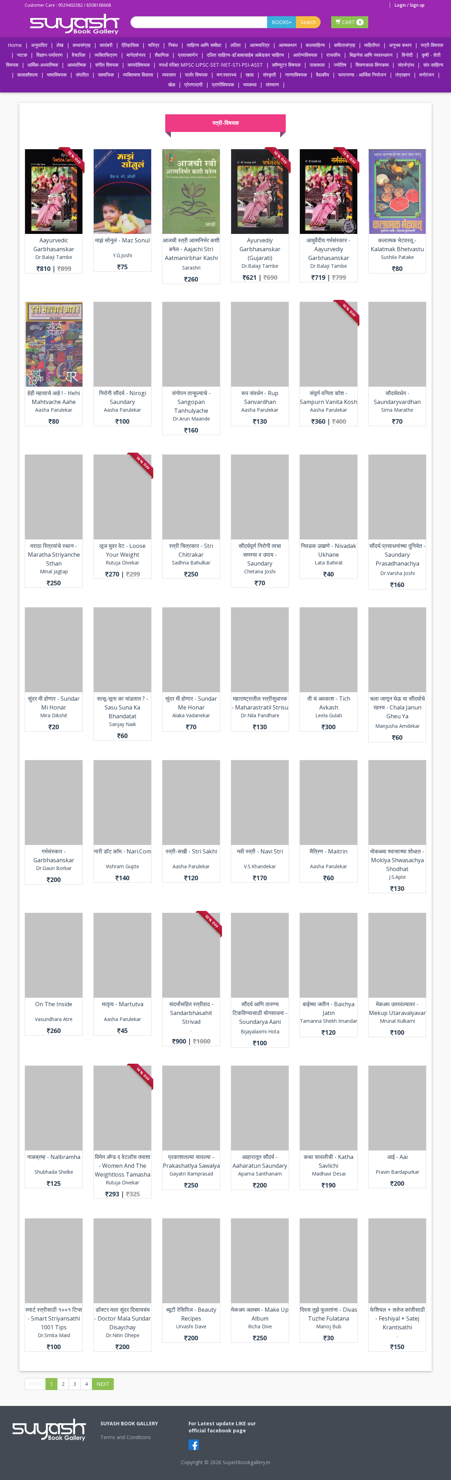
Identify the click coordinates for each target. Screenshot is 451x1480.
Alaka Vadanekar (191, 715)
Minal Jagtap (54, 571)
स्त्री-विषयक (432, 45)
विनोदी (407, 55)
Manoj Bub (328, 1326)
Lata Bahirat (329, 562)
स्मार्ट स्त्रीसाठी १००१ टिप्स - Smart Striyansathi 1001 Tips (53, 1318)
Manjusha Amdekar (397, 726)
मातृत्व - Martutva (122, 1004)
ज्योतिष (340, 64)
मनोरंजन (426, 74)
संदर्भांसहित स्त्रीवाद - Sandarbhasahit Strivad (191, 1013)
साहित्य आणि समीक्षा (204, 45)
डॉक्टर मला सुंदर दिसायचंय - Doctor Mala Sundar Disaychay (122, 1318)
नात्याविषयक (296, 74)
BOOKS (280, 22)
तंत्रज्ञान (402, 74)
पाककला (317, 64)
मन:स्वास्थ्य (226, 74)
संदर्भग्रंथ (406, 64)
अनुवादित (39, 45)
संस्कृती (269, 74)
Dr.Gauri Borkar (54, 868)
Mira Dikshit (53, 715)
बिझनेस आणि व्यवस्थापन (371, 55)
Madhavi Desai (329, 1173)
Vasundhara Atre (54, 1019)
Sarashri (191, 267)
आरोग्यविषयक (305, 55)
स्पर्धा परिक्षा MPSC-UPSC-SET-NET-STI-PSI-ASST (211, 64)
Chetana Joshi (260, 571)
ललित (235, 45)
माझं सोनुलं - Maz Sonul (122, 240)
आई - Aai (397, 1157)
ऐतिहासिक (130, 45)
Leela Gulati (328, 715)
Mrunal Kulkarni (397, 1020)
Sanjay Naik (122, 724)
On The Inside (53, 1004)
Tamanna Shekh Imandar (328, 1020)
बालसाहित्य (315, 45)
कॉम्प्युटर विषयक (286, 64)
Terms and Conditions (125, 1437)
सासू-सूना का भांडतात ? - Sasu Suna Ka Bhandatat (122, 707)
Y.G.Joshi (122, 255)
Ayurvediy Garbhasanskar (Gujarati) (260, 249)
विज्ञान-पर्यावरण (49, 55)
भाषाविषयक (57, 74)
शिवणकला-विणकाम (373, 64)
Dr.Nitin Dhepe (123, 1335)
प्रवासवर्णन (188, 55)
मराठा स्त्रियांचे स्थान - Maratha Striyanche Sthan (54, 554)
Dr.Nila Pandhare (260, 715)
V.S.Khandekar (260, 866)
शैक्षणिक (162, 55)
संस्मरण (272, 84)
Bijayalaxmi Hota (260, 1031)
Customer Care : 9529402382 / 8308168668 (68, 5)
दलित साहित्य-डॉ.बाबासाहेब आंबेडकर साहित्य (245, 55)
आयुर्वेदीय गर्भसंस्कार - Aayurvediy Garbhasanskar (329, 249)
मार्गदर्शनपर (136, 55)
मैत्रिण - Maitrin (328, 851)
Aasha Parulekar (53, 409)
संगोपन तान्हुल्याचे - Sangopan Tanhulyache (191, 402)
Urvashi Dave (191, 1326)
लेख (59, 45)
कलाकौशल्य (27, 74)
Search (308, 22)
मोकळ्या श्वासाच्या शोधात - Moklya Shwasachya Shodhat (397, 860)
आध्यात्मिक (76, 64)
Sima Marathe (397, 409)
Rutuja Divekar (122, 562)
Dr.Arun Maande (191, 418)
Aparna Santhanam (260, 1173)
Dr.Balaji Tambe (53, 257)
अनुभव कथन (400, 45)
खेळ (171, 84)
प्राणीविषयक (223, 84)
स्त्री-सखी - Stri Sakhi (191, 851)
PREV (35, 1384)
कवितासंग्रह (344, 45)
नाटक (22, 55)
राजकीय (333, 55)
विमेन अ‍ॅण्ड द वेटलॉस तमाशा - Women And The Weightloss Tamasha (122, 1165)
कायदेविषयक (139, 64)
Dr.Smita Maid (54, 1335)
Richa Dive (260, 1326)
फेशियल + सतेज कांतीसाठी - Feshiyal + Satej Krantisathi (397, 1318)
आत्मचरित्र (260, 45)
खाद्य (250, 74)
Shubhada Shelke (54, 1171)
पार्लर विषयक (196, 74)
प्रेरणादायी (193, 84)
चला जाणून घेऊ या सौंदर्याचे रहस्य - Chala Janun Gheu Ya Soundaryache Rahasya (397, 716)
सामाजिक (106, 74)
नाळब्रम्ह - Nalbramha (53, 1157)
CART (351, 22)
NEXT (103, 1384)
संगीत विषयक (106, 64)
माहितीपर (372, 45)
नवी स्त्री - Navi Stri (260, 851)
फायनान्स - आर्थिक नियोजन (362, 74)
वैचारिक (78, 55)
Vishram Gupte (122, 866)
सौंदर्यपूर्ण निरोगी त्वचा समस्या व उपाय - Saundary (260, 554)
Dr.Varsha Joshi (397, 573)
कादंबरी (106, 45)
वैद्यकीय (322, 74)
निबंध (173, 45)
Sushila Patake (397, 257)
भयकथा (250, 84)
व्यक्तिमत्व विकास (138, 74)
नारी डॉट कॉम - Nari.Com (122, 851)
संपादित (82, 74)
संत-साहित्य (433, 64)
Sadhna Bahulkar (191, 562)
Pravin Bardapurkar (397, 1171)
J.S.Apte (397, 877)
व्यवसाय (169, 74)
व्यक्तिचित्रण (105, 55)
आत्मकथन (288, 45)
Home (15, 45)
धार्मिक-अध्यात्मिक (42, 64)
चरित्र (153, 45)
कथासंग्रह (82, 45)
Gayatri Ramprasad (191, 1173)
